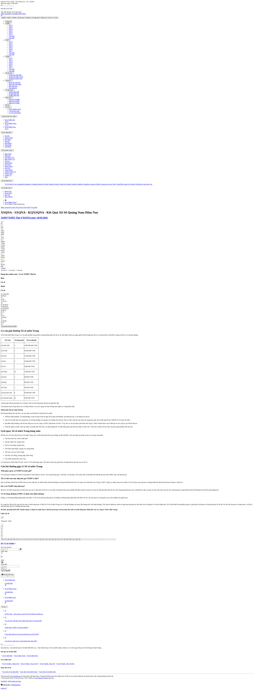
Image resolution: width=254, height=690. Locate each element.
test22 (5, 688)
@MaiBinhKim (16, 685)
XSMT (9, 17)
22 (76, 539)
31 (17, 539)
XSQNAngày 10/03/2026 (35, 217)
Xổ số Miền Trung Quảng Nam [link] (15, 204)
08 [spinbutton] (1, 556)
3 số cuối (19, 270)
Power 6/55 (8, 193)
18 (64, 539)
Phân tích (44, 17)
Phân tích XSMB (14, 99)
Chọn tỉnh (4, 564)
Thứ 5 (11, 31)
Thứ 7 (11, 34)
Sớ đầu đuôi (35, 17)
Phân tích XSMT (14, 101)
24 (82, 539)
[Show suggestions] (2, 568)
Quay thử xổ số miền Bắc (10, 672)
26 (2, 539)
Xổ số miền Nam (32, 656)
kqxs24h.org (16, 676)
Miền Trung (11, 14)
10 (40, 539)
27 (5, 539)
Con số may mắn (14, 111)
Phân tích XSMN (14, 103)
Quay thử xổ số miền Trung (28, 672)
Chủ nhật (11, 36)
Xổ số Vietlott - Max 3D (47, 664)
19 (67, 539)
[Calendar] (2, 562)
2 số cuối (11, 270)
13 (49, 539)
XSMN (14, 17)
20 (70, 539)
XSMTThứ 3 (15, 217)
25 (85, 539)
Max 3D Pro (9, 197)
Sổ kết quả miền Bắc (15, 75)
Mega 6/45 (8, 191)
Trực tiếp (11, 38)
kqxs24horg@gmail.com (43, 678)
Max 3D (7, 195)
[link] (5, 200)
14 (52, 539)
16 (58, 539)
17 (61, 539)
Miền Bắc (18, 14)
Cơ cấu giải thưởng (15, 113)
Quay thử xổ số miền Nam (47, 672)
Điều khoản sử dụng (14, 681)
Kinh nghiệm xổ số (15, 109)
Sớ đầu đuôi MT (14, 94)
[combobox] (10, 566)
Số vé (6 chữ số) (6, 547)
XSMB (3, 17)
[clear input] (20, 549)
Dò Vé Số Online (7, 543)
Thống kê (28, 17)
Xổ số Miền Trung (10, 202)
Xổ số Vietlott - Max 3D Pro (65, 664)
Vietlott (23, 14)
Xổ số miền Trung (19, 656)
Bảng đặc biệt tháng (15, 84)
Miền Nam (4, 14)
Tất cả (5, 270)
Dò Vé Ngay (5, 570)
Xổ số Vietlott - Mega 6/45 (10, 664)
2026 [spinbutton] (2, 560)
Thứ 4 (11, 29)
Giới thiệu (4, 681)
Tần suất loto (13, 88)
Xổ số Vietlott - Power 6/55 (29, 664)
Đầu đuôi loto (13, 86)
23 (79, 539)
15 (55, 539)
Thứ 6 (11, 32)
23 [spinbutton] (1, 553)
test (2, 688)
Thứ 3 (11, 27)
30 (14, 539)
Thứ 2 (11, 25)
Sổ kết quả (21, 17)
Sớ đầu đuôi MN (14, 95)
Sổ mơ (50, 17)
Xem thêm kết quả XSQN (9, 326)
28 (8, 539)
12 (46, 539)
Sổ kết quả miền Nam (15, 78)
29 (11, 539)
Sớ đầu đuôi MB (14, 92)
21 (73, 539)
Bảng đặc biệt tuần (14, 82)
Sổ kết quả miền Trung (16, 77)
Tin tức (56, 17)
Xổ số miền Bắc (7, 656)
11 (43, 539)
